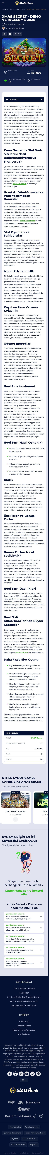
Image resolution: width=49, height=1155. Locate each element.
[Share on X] (4, 34)
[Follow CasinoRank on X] (21, 1073)
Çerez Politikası (24, 1153)
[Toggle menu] (3, 3)
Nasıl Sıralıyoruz (24, 1034)
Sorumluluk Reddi (38, 1153)
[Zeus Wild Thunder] (15, 807)
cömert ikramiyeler (27, 221)
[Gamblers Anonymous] (20, 1102)
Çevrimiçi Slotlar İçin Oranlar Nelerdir (24, 997)
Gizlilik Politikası (24, 1025)
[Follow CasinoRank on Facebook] (9, 1073)
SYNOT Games (36, 738)
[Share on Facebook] (10, 34)
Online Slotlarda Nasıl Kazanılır (24, 1001)
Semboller (24, 993)
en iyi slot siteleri (19, 184)
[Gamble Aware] (20, 1116)
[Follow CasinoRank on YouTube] (26, 1073)
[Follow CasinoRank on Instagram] (15, 1073)
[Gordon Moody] (24, 1109)
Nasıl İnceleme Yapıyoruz (24, 1030)
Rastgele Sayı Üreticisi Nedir (24, 1005)
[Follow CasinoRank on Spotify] (32, 1073)
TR (23, 1080)
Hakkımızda (24, 1021)
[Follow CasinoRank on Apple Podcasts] (38, 1073)
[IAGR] (11, 1102)
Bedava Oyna (24, 52)
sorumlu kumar (22, 652)
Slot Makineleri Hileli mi (24, 988)
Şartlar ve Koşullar (10, 1153)
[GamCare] (33, 1102)
